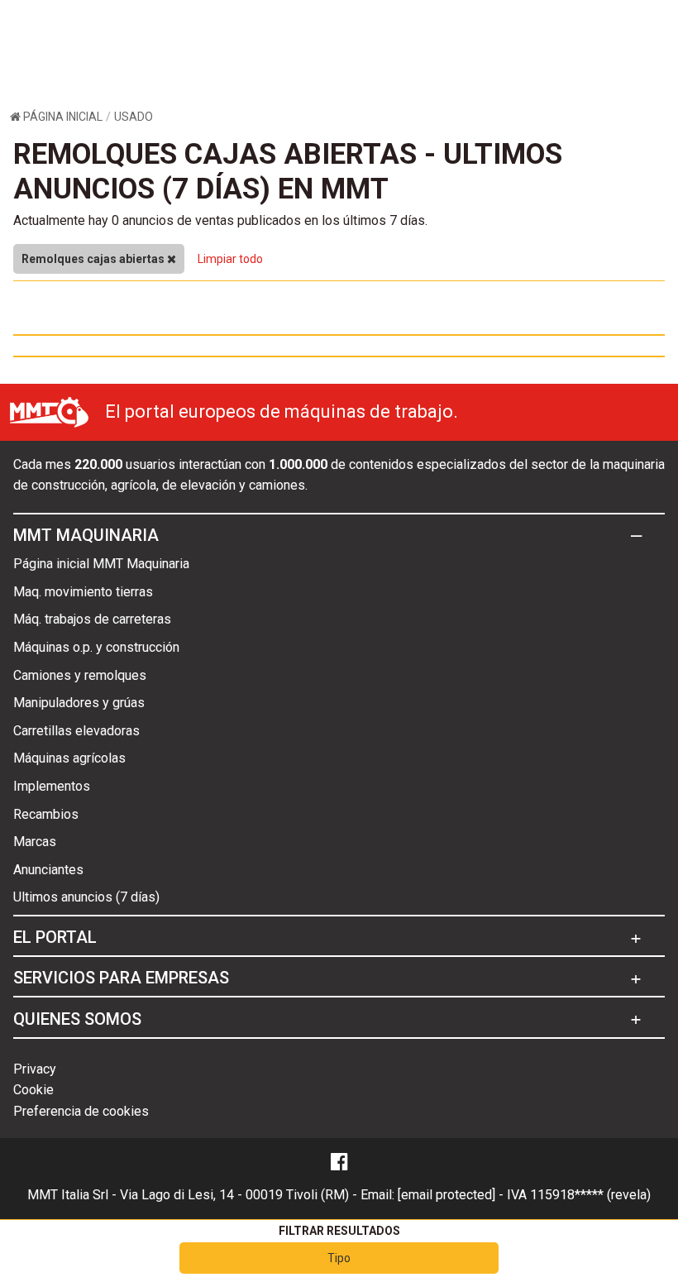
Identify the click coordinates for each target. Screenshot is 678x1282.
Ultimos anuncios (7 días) (86, 897)
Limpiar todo (230, 258)
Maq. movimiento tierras (83, 592)
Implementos (51, 786)
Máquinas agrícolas (69, 758)
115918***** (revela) (590, 1195)
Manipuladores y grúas (79, 702)
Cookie (33, 1090)
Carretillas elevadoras (76, 731)
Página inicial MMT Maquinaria (101, 564)
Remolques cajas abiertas (94, 258)
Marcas (34, 841)
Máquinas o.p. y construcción (96, 647)
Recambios (46, 814)
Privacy (34, 1069)
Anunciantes (48, 870)
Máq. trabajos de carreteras (92, 619)
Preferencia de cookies (81, 1111)
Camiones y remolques (79, 675)
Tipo (339, 1258)
